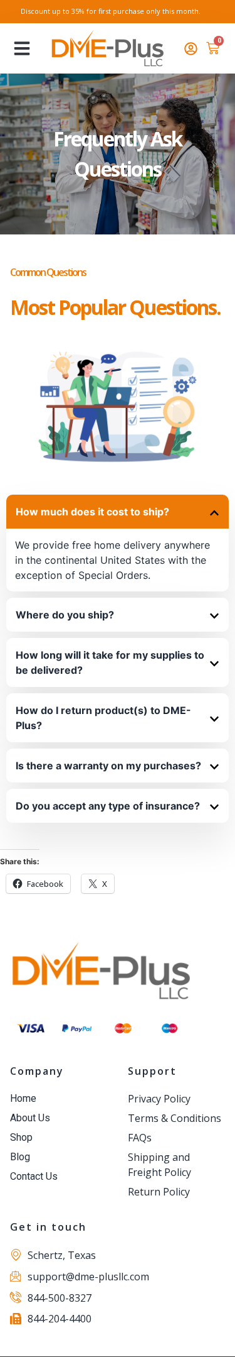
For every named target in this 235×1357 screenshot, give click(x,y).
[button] (22, 48)
